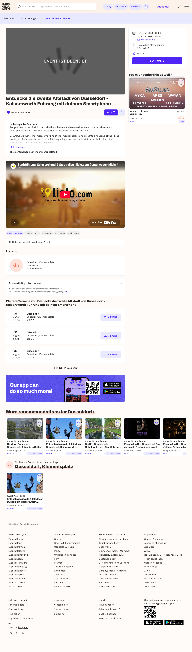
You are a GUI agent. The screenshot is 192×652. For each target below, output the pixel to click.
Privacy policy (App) (109, 609)
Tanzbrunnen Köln (109, 542)
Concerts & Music (64, 546)
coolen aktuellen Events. (57, 18)
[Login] (179, 6)
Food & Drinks (62, 586)
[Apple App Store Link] (153, 622)
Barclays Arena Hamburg (112, 570)
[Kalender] (146, 7)
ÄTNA (147, 570)
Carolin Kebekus (153, 562)
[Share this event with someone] (122, 112)
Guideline (59, 613)
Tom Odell (149, 586)
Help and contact (17, 600)
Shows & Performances (67, 542)
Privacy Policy (106, 604)
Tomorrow (120, 6)
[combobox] (56, 6)
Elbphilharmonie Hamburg (113, 539)
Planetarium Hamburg (111, 554)
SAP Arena (104, 582)
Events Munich (16, 578)
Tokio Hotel (150, 582)
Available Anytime (14, 233)
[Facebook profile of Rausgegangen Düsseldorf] (16, 632)
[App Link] (150, 612)
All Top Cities (15, 586)
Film (56, 558)
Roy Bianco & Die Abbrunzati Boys (163, 554)
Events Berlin (15, 539)
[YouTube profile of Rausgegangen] (22, 632)
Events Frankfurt (17, 562)
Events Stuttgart (17, 582)
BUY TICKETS (157, 60)
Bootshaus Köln (107, 558)
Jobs (10, 623)
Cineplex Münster (108, 578)
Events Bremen (16, 546)
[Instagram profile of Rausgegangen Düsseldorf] (10, 632)
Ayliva (147, 550)
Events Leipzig (16, 574)
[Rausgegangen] (6, 6)
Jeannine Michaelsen (155, 542)
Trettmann (150, 574)
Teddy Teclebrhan (153, 558)
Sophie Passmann (154, 539)
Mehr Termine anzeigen (65, 368)
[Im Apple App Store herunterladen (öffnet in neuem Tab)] (112, 385)
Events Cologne (16, 550)
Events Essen (15, 558)
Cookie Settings (107, 613)
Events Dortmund (18, 554)
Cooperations (15, 609)
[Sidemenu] (187, 7)
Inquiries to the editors (20, 618)
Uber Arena (105, 546)
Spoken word (61, 578)
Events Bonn (15, 542)
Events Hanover (17, 570)
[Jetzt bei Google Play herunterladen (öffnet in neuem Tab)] (112, 391)
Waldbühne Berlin (108, 566)
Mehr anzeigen (18, 147)
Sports (58, 539)
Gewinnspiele (61, 609)
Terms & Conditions (110, 618)
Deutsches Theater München (114, 550)
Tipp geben (14, 613)
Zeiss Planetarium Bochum (114, 562)
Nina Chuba (150, 566)
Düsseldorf (13, 524)
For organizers (16, 604)
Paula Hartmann (153, 578)
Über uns (59, 600)
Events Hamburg (17, 566)
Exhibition (60, 570)
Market (58, 562)
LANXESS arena (107, 574)
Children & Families (65, 554)
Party (57, 550)
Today (108, 6)
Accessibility (61, 604)
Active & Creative (63, 566)
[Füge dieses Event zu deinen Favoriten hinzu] (156, 422)
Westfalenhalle (107, 586)
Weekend (135, 6)
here (68, 291)
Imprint (103, 600)
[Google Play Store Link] (174, 622)
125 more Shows (146, 39)
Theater (58, 574)
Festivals (59, 582)
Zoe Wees (149, 546)
